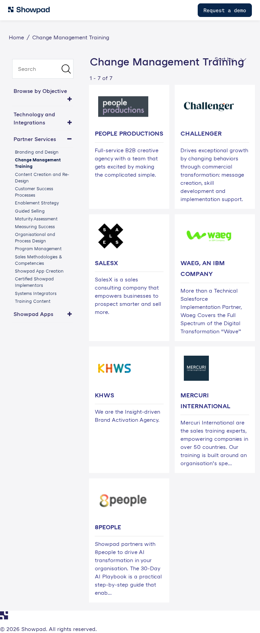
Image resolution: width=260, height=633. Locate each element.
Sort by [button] (225, 59)
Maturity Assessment (36, 218)
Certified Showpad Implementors (34, 282)
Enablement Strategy (37, 202)
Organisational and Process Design (35, 237)
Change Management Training (38, 163)
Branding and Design (37, 152)
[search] (42, 69)
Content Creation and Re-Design (42, 177)
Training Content (32, 301)
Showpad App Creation (39, 271)
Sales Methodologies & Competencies (38, 260)
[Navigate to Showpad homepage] (29, 10)
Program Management (38, 248)
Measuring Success (35, 226)
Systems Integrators (36, 293)
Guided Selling (30, 211)
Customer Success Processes (34, 192)
